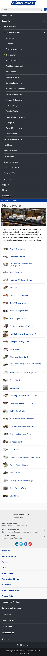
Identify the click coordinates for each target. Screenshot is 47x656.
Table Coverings (10, 150)
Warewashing (11, 105)
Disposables (9, 156)
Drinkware (10, 43)
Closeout (7, 179)
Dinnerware (11, 38)
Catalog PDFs (9, 173)
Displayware (11, 55)
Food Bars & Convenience (16, 66)
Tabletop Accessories (14, 49)
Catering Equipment (14, 83)
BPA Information (9, 556)
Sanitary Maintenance (13, 139)
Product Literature (11, 167)
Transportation (12, 122)
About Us (6, 551)
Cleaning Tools (12, 111)
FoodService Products (13, 32)
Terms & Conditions (10, 579)
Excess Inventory (11, 162)
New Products (10, 26)
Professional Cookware (15, 88)
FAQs (4, 568)
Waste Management (14, 128)
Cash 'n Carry (11, 134)
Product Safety (8, 573)
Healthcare (8, 145)
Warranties (6, 584)
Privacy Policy (8, 596)
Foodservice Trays (13, 77)
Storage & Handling (14, 100)
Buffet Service (11, 60)
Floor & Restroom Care (15, 117)
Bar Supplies (11, 72)
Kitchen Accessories (14, 94)
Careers (5, 562)
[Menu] (45, 10)
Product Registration (11, 590)
